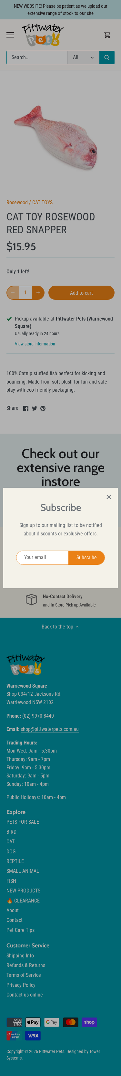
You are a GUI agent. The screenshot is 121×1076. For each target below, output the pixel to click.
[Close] (109, 497)
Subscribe (86, 557)
